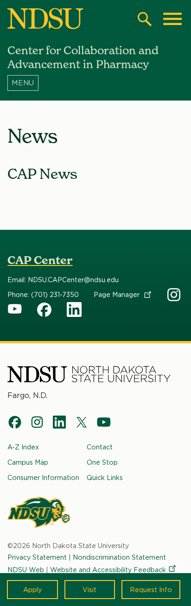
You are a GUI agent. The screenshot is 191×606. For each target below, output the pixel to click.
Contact (100, 447)
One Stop (102, 462)
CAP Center (39, 260)
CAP (174, 294)
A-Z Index (23, 447)
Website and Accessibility (108, 570)
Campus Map (27, 462)
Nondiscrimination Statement (119, 557)
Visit (89, 589)
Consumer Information (43, 477)
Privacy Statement (37, 557)
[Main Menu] (172, 19)
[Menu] (95, 83)
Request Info (151, 589)
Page (117, 294)
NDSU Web (25, 570)
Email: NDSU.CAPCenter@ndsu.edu (63, 280)
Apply (32, 589)
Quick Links (105, 477)
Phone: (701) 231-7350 (43, 294)
